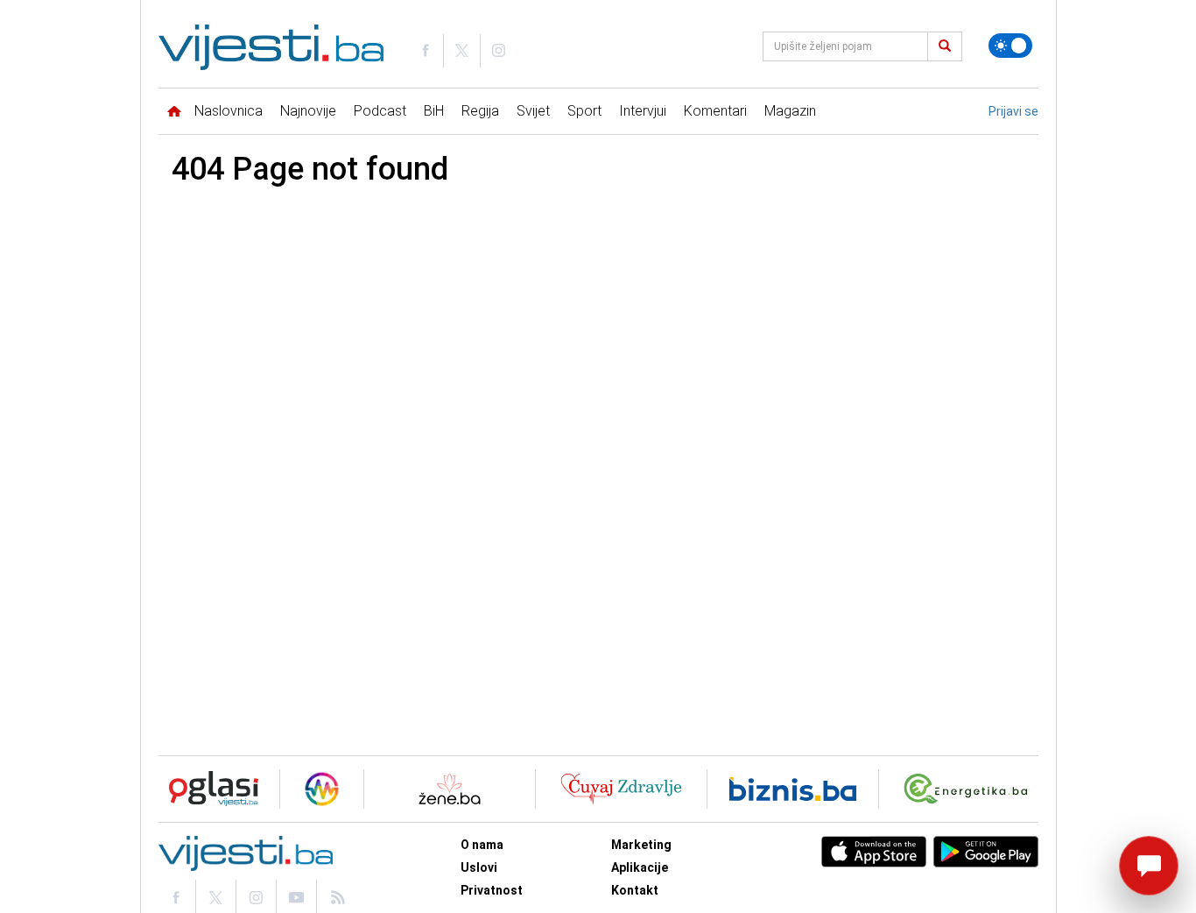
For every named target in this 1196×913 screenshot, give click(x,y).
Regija (480, 111)
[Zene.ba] (449, 789)
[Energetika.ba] (969, 789)
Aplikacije (639, 867)
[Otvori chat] (1149, 865)
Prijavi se (1013, 111)
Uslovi (479, 867)
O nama (482, 845)
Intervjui (642, 111)
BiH (434, 111)
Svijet (533, 111)
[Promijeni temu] (1010, 45)
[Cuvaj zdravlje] (621, 789)
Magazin (790, 111)
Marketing (641, 845)
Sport (584, 111)
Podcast (380, 111)
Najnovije (308, 111)
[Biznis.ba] (792, 789)
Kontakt (634, 890)
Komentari (715, 111)
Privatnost (492, 890)
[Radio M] (208, 789)
